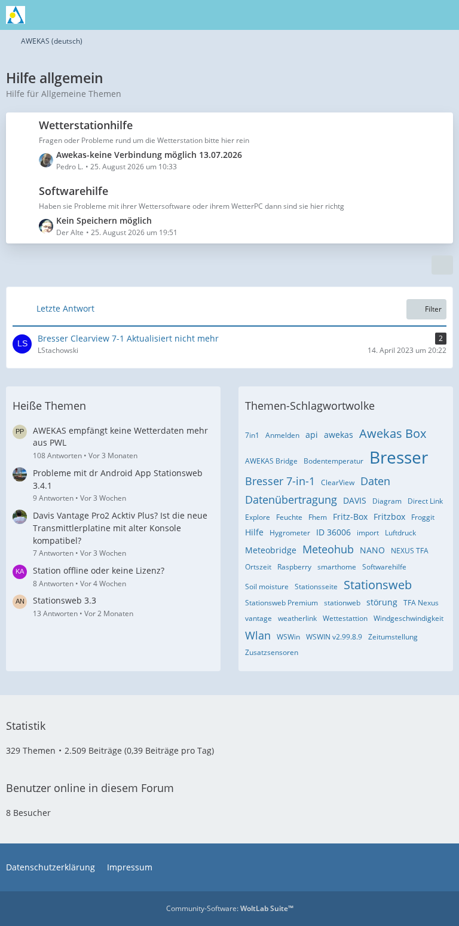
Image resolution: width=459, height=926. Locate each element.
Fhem (317, 517)
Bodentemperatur (333, 461)
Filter (433, 309)
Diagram (387, 501)
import (368, 533)
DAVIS (354, 500)
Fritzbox (389, 516)
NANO (372, 550)
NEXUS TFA (410, 551)
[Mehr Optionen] (442, 265)
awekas (338, 434)
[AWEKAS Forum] (15, 15)
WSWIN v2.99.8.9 (334, 637)
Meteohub (328, 549)
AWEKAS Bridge (271, 461)
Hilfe (254, 532)
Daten (375, 481)
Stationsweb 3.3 (64, 600)
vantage (258, 618)
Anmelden (282, 435)
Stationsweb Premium (281, 603)
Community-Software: (229, 908)
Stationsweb (378, 585)
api (311, 434)
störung (381, 602)
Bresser (398, 457)
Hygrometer (290, 533)
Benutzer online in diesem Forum (90, 788)
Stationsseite (316, 586)
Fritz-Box (350, 516)
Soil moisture (267, 586)
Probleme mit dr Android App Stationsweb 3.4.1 (118, 479)
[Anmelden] (414, 15)
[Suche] (384, 15)
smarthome (336, 567)
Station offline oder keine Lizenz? (98, 570)
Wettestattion (345, 618)
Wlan (258, 635)
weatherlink (297, 618)
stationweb (342, 603)
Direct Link (425, 501)
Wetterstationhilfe (86, 125)
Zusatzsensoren (271, 652)
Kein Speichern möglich (104, 220)
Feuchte (289, 517)
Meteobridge (270, 550)
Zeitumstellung (393, 637)
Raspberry (294, 567)
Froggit (422, 517)
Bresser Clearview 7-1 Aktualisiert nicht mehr (128, 338)
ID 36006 (333, 532)
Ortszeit (258, 567)
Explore (257, 517)
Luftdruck (400, 533)
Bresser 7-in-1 (280, 481)
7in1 (252, 435)
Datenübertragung (291, 499)
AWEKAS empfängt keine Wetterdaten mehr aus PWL (120, 437)
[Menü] (443, 15)
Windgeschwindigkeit (408, 618)
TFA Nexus (421, 603)
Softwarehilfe (73, 191)
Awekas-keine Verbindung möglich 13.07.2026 (149, 154)
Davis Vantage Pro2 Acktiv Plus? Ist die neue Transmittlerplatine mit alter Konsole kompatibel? (120, 528)
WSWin (288, 637)
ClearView (337, 482)
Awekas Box (392, 433)
